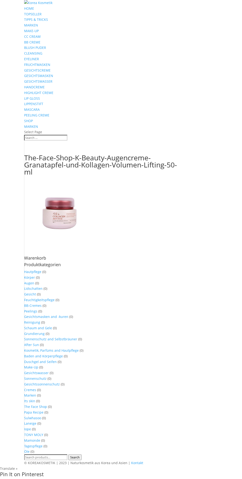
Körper (29, 277)
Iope (27, 429)
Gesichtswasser (36, 373)
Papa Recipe (33, 412)
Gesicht (30, 294)
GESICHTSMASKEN (38, 75)
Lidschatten (33, 288)
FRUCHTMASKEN (37, 64)
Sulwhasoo (32, 418)
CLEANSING (33, 53)
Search (75, 457)
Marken (30, 395)
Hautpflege (32, 271)
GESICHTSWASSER (38, 81)
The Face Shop (35, 406)
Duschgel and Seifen (40, 361)
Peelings (30, 311)
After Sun (31, 344)
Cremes (30, 390)
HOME (29, 8)
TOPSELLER (33, 14)
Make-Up (31, 367)
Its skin (29, 401)
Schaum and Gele (38, 328)
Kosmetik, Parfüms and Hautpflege (51, 350)
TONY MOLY (33, 434)
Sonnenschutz (35, 378)
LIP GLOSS (32, 98)
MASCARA (32, 109)
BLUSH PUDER (35, 47)
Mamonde (32, 440)
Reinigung (32, 322)
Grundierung (34, 333)
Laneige (30, 423)
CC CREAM (32, 36)
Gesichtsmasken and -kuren (46, 316)
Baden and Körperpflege (43, 356)
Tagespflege (33, 446)
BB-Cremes (33, 305)
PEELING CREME (36, 115)
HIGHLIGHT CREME (38, 92)
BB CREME (32, 42)
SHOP (28, 121)
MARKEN (31, 25)
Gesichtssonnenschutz (42, 384)
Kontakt (137, 463)
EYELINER (31, 59)
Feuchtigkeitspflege (39, 300)
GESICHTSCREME (37, 70)
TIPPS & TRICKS (36, 19)
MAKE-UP (31, 31)
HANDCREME (34, 87)
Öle (27, 451)
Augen (29, 283)
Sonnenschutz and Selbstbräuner (50, 339)
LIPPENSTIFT (33, 104)
